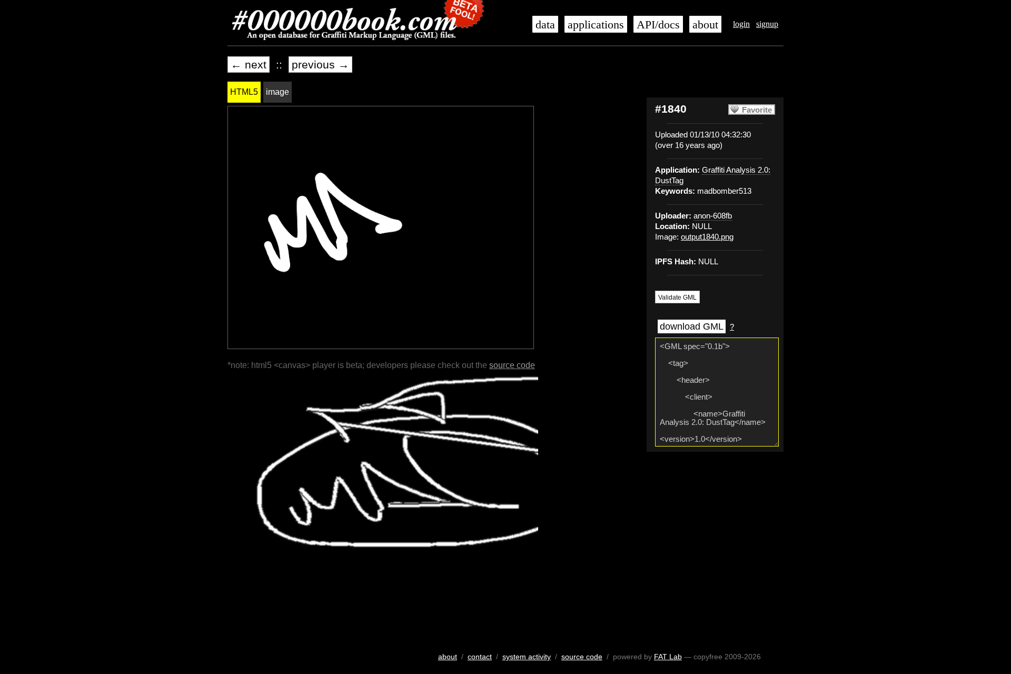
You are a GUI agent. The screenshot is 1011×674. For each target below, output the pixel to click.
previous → (320, 64)
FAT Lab (668, 656)
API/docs (658, 24)
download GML (691, 326)
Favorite (757, 110)
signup (767, 23)
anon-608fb (712, 216)
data (545, 24)
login (741, 23)
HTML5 (244, 91)
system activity (526, 656)
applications (596, 24)
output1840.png (707, 237)
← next (248, 64)
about (705, 24)
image (277, 91)
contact (480, 656)
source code (512, 365)
